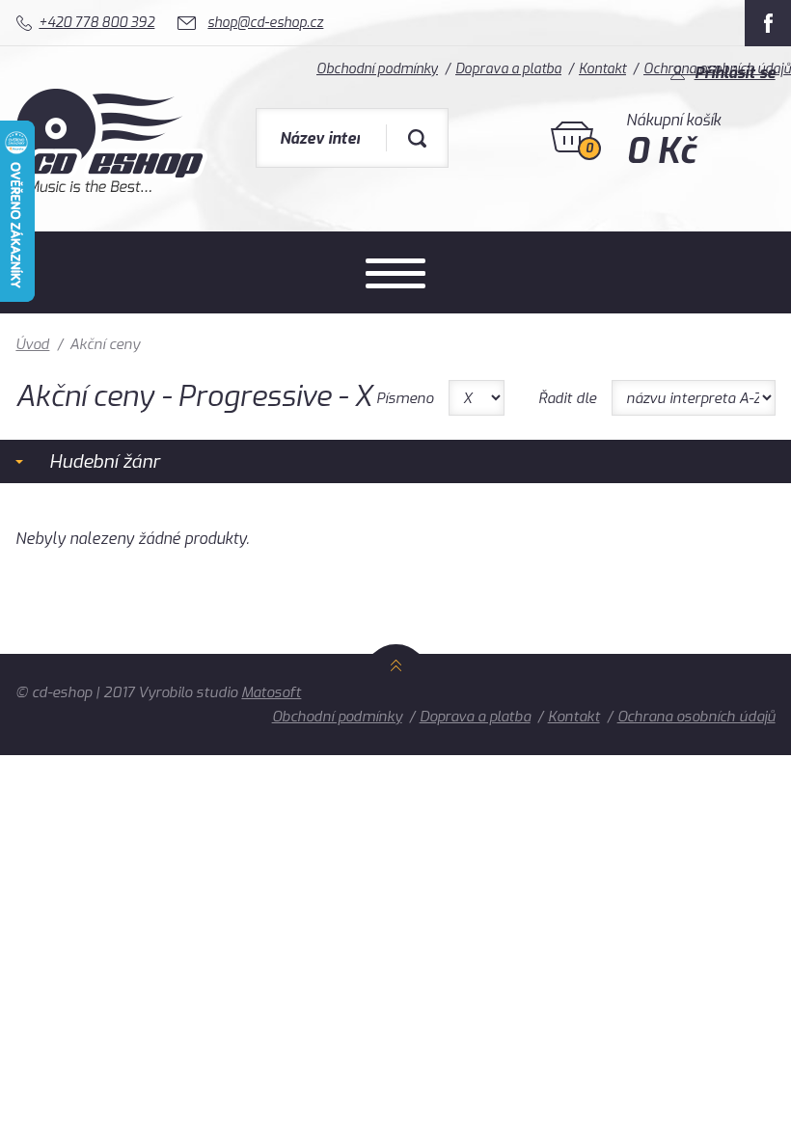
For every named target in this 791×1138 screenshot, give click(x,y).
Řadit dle (567, 398)
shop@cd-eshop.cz (265, 23)
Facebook (768, 23)
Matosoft (271, 692)
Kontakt (574, 716)
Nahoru (396, 686)
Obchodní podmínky (337, 716)
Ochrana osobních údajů (696, 716)
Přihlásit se (735, 73)
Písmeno (404, 398)
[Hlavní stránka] (111, 187)
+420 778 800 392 (96, 23)
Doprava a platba (475, 716)
